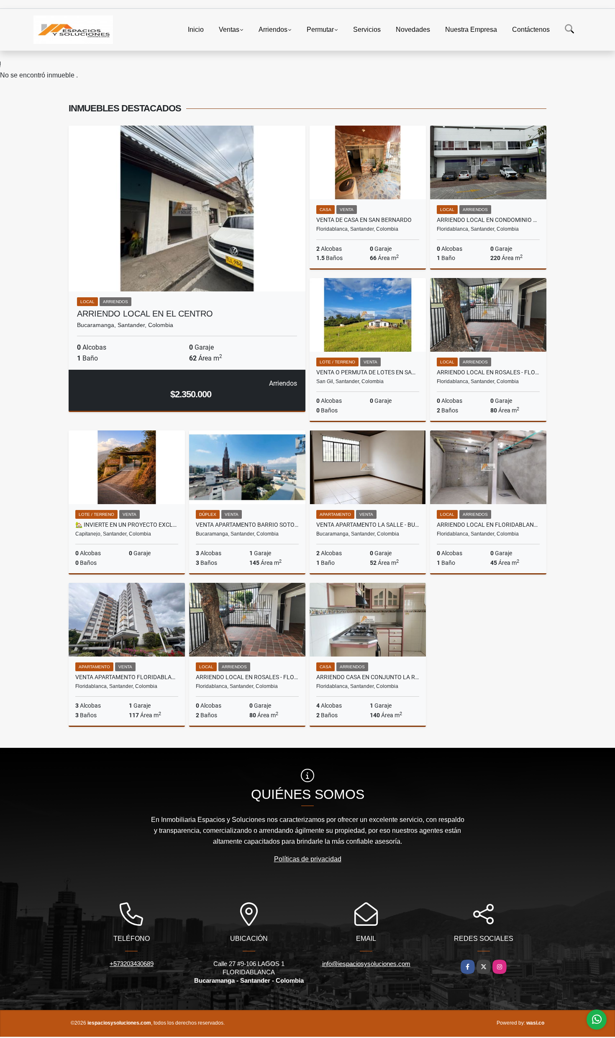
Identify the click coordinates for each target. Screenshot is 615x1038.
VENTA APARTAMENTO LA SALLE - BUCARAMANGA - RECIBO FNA (367, 524)
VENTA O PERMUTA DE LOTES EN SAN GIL (367, 372)
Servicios (367, 29)
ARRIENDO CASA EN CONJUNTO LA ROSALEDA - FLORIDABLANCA (367, 677)
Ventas (229, 29)
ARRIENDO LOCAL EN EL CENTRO (145, 313)
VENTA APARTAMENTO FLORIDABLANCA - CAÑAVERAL (126, 677)
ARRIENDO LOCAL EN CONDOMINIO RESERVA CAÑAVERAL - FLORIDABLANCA (488, 219)
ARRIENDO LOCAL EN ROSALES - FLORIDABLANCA (488, 372)
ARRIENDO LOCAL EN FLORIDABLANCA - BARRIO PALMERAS (488, 524)
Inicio (196, 29)
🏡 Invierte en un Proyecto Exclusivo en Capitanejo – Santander (126, 524)
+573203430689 (132, 963)
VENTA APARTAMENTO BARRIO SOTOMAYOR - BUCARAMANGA (247, 524)
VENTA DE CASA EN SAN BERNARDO (364, 219)
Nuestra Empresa (471, 29)
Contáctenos (531, 29)
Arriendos (273, 29)
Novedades (413, 29)
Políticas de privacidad (307, 859)
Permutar (320, 29)
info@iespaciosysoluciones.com (366, 963)
